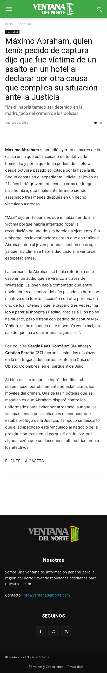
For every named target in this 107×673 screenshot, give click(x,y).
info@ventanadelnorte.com (46, 595)
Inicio (9, 24)
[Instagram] (53, 631)
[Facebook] (10, 134)
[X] (22, 134)
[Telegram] (46, 134)
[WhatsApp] (34, 134)
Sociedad (24, 24)
